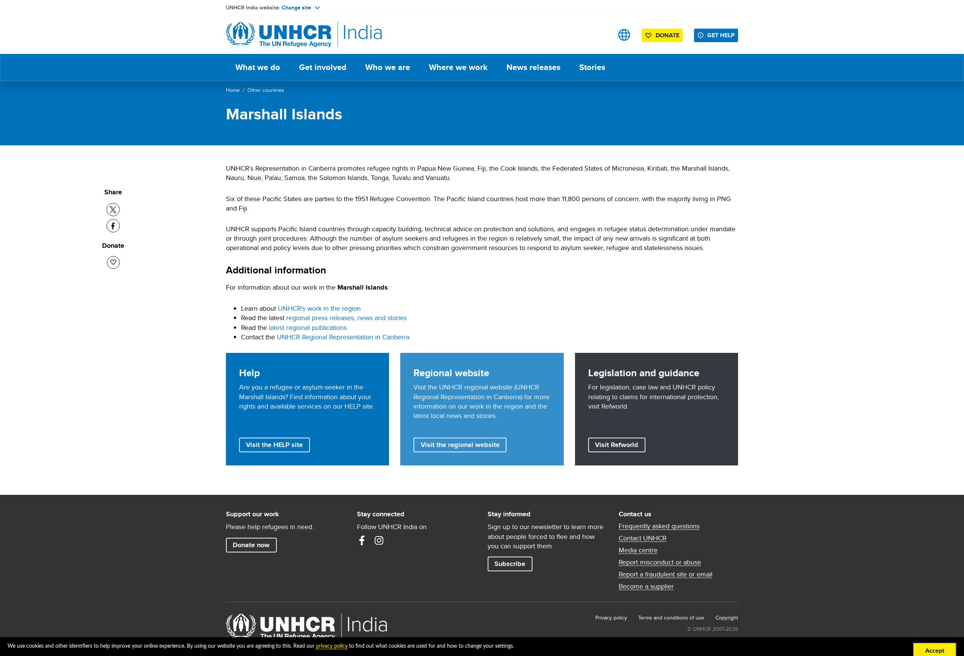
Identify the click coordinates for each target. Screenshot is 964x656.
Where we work (458, 67)
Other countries (265, 90)
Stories (592, 67)
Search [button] (600, 35)
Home (233, 90)
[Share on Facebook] (113, 225)
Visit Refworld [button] (620, 444)
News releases (533, 67)
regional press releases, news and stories (346, 317)
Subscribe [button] (509, 564)
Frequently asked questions (659, 526)
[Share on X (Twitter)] (113, 209)
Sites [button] (624, 35)
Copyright (726, 617)
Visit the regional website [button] (460, 445)
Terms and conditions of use (671, 617)
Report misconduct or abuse (660, 562)
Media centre (638, 550)
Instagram (379, 540)
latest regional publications (308, 327)
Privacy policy (611, 617)
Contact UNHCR (643, 538)
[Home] (278, 35)
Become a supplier (646, 586)
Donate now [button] (251, 545)
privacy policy (332, 646)
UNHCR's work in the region (319, 308)
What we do (257, 67)
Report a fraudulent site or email (665, 574)
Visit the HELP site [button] (274, 445)
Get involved (322, 67)
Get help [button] (721, 35)
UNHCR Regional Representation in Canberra (343, 337)
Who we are (387, 67)
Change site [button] (296, 7)
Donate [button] (667, 35)
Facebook (362, 540)
